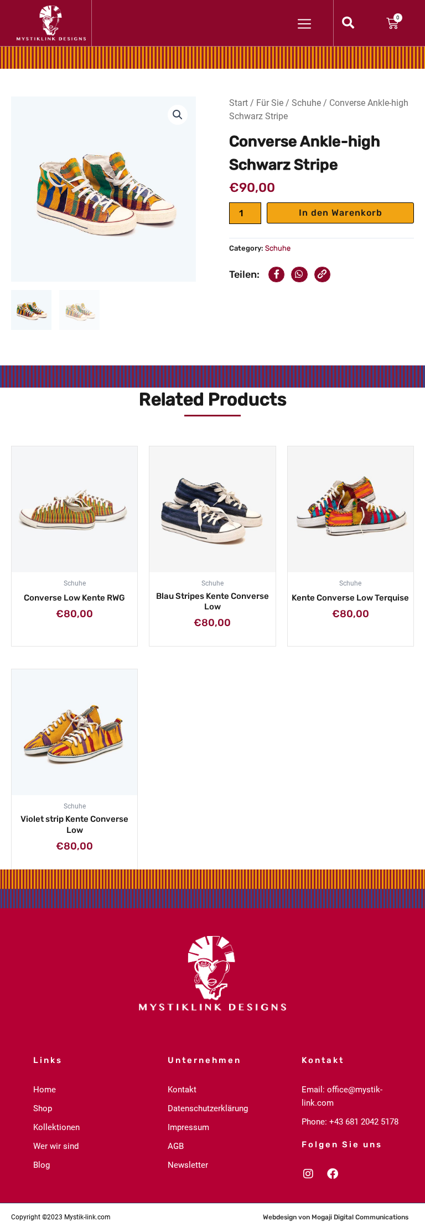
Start (238, 103)
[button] (178, 115)
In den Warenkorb (340, 212)
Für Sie (269, 103)
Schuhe (306, 103)
